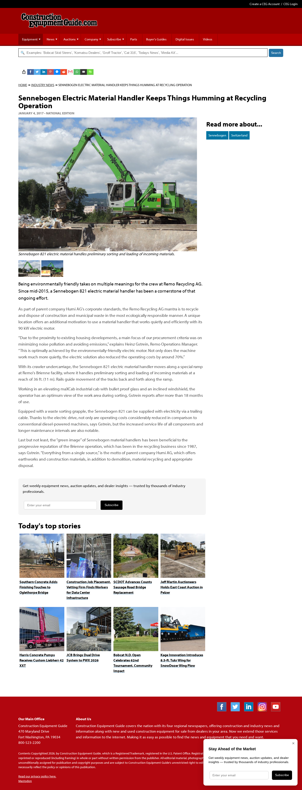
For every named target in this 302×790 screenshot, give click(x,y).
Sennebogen (217, 135)
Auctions (69, 39)
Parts (133, 39)
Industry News (42, 85)
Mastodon (25, 781)
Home (22, 85)
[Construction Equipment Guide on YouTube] (277, 710)
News (50, 39)
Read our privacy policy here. (37, 776)
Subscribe (114, 39)
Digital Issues (185, 39)
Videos (207, 39)
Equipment (30, 39)
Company (91, 39)
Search (276, 53)
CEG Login (290, 4)
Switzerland (239, 135)
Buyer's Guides (156, 39)
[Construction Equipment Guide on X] (237, 710)
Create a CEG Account (265, 4)
